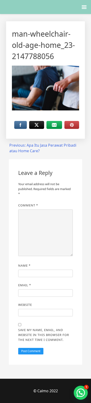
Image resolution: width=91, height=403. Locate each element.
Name (24, 265)
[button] (81, 393)
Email (24, 285)
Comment (28, 205)
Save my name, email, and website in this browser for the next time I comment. (43, 335)
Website (25, 305)
